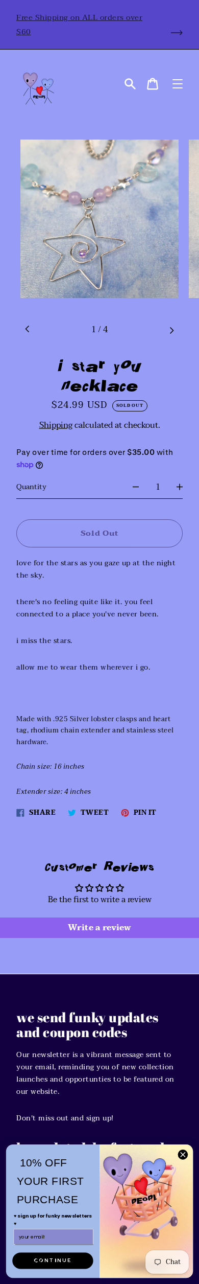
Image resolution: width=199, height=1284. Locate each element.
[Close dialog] (183, 1154)
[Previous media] (27, 329)
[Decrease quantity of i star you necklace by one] (135, 487)
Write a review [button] (99, 928)
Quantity (31, 487)
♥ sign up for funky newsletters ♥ (53, 1219)
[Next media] (171, 329)
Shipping (55, 425)
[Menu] (177, 84)
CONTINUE (53, 1260)
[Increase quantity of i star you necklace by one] (179, 487)
